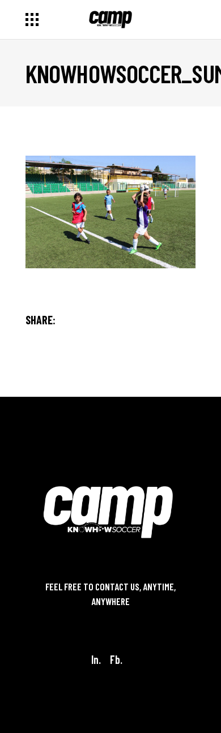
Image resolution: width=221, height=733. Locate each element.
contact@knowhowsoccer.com (110, 615)
